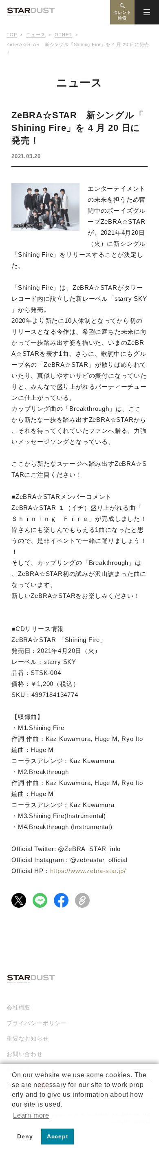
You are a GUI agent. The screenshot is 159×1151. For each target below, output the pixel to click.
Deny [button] (25, 1136)
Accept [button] (57, 1136)
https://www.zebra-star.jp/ (88, 870)
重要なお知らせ (28, 1038)
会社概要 (19, 1007)
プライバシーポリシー (37, 1023)
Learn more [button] (31, 1115)
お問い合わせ (25, 1054)
